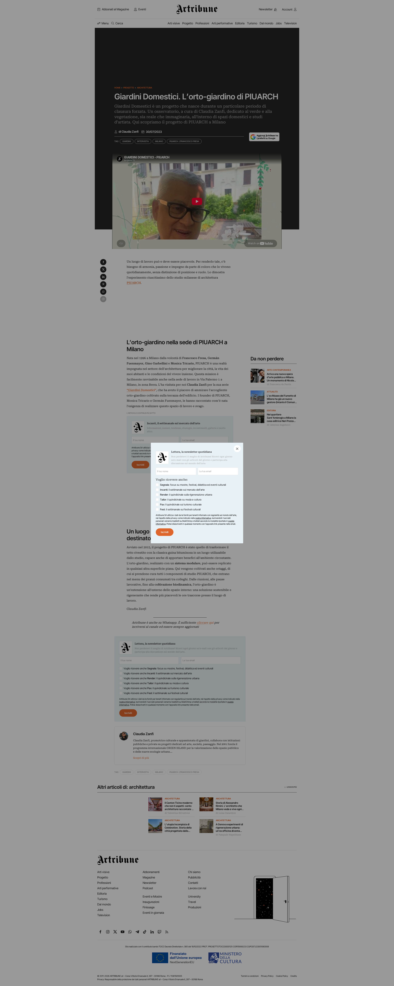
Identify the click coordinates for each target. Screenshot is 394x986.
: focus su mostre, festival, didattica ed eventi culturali (193, 484)
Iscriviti (164, 532)
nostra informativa (203, 518)
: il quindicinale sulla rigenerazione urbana (186, 494)
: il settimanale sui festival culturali (180, 509)
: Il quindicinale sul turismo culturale (181, 504)
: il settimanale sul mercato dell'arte (182, 489)
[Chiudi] (237, 448)
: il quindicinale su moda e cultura (180, 499)
